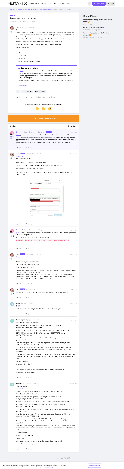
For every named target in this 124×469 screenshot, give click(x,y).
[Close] (121, 465)
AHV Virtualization (45, 10)
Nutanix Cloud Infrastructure (27, 10)
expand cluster (40, 91)
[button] (99, 4)
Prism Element (27, 91)
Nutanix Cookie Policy (46, 467)
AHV (18, 91)
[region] (62, 465)
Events (43, 3)
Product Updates (65, 3)
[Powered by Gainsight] (62, 458)
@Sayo (21, 71)
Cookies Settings (94, 465)
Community (12, 10)
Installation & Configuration (92, 30)
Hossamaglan (20, 320)
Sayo (17, 27)
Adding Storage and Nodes (92, 27)
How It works (87, 24)
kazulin (18, 303)
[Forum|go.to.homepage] (17, 4)
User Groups (52, 3)
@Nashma (19, 156)
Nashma (18, 132)
